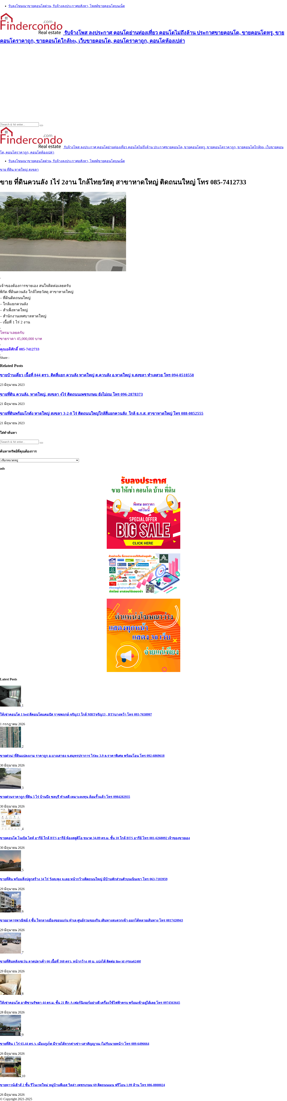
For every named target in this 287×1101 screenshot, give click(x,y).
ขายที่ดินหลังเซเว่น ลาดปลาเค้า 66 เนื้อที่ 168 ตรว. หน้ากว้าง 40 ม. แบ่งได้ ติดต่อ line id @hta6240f (70, 961)
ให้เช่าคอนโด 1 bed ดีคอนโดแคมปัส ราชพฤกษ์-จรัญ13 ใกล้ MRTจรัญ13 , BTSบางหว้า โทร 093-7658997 (76, 714)
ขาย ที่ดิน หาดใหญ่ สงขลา (19, 169)
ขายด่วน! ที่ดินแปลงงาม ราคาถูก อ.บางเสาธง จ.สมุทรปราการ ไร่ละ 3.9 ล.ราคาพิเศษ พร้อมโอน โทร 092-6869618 (82, 755)
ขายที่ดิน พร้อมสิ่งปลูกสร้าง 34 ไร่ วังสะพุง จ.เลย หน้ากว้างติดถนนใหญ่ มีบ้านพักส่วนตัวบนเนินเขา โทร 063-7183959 (83, 879)
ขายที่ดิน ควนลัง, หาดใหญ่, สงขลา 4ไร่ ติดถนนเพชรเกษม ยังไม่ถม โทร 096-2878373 (71, 394)
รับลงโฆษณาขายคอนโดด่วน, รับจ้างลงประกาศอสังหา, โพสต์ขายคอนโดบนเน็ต (66, 6)
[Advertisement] (143, 78)
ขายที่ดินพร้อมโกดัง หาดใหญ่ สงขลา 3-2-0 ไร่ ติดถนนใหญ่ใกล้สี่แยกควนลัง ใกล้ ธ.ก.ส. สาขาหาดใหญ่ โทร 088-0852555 (101, 413)
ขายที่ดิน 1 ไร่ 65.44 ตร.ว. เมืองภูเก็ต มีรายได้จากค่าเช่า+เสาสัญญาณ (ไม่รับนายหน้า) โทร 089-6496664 (74, 1043)
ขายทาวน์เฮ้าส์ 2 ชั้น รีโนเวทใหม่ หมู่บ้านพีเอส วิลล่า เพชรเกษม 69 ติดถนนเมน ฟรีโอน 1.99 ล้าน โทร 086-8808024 (82, 1085)
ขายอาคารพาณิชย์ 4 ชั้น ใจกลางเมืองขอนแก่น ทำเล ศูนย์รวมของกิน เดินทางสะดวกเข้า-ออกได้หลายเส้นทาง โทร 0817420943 (91, 920)
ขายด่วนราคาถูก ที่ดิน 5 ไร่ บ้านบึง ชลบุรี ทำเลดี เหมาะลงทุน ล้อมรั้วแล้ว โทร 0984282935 (65, 797)
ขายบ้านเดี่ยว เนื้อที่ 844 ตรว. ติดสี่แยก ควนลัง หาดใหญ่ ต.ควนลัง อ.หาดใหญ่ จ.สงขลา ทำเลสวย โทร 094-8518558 (97, 375)
